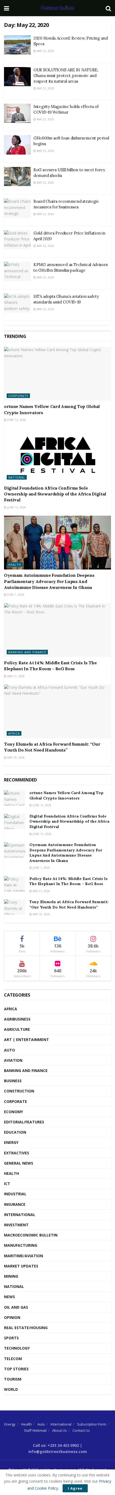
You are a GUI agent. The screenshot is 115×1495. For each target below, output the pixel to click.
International (19, 1214)
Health (14, 565)
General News (18, 1163)
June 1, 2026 (15, 594)
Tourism (12, 1379)
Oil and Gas (16, 1307)
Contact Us (81, 1430)
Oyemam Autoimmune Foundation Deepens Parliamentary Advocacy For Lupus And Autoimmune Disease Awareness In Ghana (49, 581)
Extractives (16, 1152)
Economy (13, 1111)
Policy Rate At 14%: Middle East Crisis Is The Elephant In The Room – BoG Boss (68, 881)
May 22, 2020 (45, 51)
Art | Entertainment (26, 1039)
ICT (7, 1183)
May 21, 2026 (15, 676)
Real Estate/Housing (26, 1327)
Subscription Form (91, 1424)
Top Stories (16, 1368)
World (11, 1389)
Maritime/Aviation (23, 1255)
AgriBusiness (17, 1019)
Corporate (18, 396)
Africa (14, 733)
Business (13, 1080)
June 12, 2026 (16, 420)
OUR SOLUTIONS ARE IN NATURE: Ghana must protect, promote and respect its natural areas (65, 75)
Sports (11, 1337)
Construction (19, 1091)
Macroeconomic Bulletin (30, 1235)
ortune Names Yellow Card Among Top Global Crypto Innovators (66, 795)
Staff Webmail (35, 1430)
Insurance (14, 1204)
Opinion (12, 1317)
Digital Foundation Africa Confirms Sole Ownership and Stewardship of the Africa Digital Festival (55, 494)
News (9, 1296)
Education (15, 1132)
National (16, 477)
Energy (11, 1142)
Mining (11, 1276)
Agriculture (17, 1029)
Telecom (13, 1358)
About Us (59, 1430)
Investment (16, 1224)
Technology (17, 1348)
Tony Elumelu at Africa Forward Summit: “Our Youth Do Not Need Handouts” (69, 904)
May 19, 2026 (15, 757)
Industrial (15, 1193)
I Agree (75, 1488)
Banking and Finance (27, 652)
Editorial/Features (24, 1121)
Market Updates (21, 1266)
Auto (9, 1050)
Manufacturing (20, 1245)
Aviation (13, 1060)
